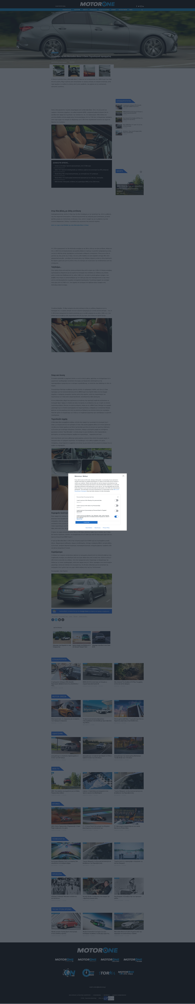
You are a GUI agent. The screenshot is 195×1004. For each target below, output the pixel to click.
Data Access (97, 527)
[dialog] (97, 502)
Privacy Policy (106, 527)
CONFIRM (86, 522)
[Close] (123, 476)
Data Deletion (89, 527)
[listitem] (97, 497)
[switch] (116, 500)
